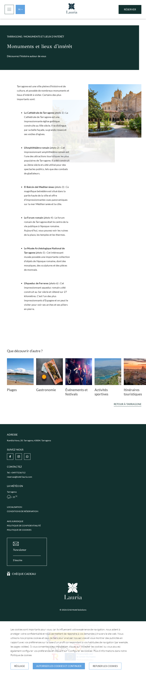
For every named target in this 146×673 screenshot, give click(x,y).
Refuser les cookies (105, 666)
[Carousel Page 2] (128, 131)
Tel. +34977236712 (16, 472)
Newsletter (19, 549)
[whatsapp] (27, 456)
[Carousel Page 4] (133, 131)
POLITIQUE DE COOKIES (19, 529)
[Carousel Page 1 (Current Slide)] (126, 131)
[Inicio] (72, 9)
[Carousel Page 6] (138, 131)
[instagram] (18, 456)
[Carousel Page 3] (131, 131)
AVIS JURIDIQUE (15, 521)
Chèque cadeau (24, 573)
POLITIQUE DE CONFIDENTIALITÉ (24, 525)
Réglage (19, 666)
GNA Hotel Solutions (76, 609)
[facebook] (10, 456)
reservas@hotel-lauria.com (19, 476)
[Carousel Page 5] (135, 131)
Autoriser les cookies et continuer (58, 666)
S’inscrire (17, 560)
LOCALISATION (14, 507)
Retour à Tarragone (127, 404)
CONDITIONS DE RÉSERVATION (22, 511)
